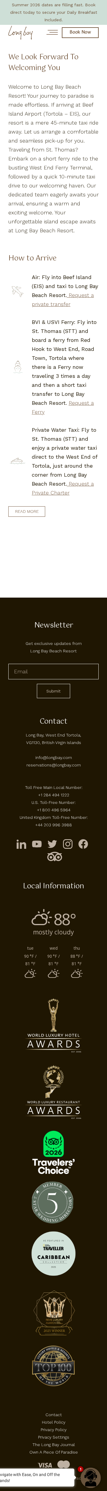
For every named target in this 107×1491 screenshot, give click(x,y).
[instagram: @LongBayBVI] (68, 844)
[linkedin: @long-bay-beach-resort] (21, 844)
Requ (74, 484)
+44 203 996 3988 (53, 824)
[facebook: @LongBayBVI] (83, 844)
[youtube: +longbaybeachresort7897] (37, 844)
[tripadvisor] (54, 856)
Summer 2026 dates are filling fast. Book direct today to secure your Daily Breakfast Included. (53, 12)
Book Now (80, 32)
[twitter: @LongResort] (52, 844)
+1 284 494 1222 (53, 795)
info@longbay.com (53, 757)
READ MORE (27, 511)
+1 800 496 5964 (53, 809)
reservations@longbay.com (53, 765)
